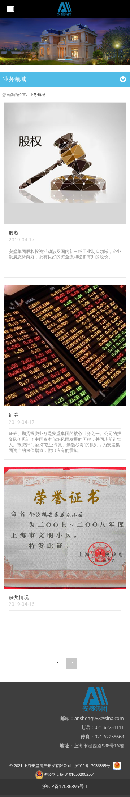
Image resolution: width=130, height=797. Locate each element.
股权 (14, 232)
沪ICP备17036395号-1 (65, 786)
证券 (14, 414)
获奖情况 (19, 597)
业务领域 (37, 94)
